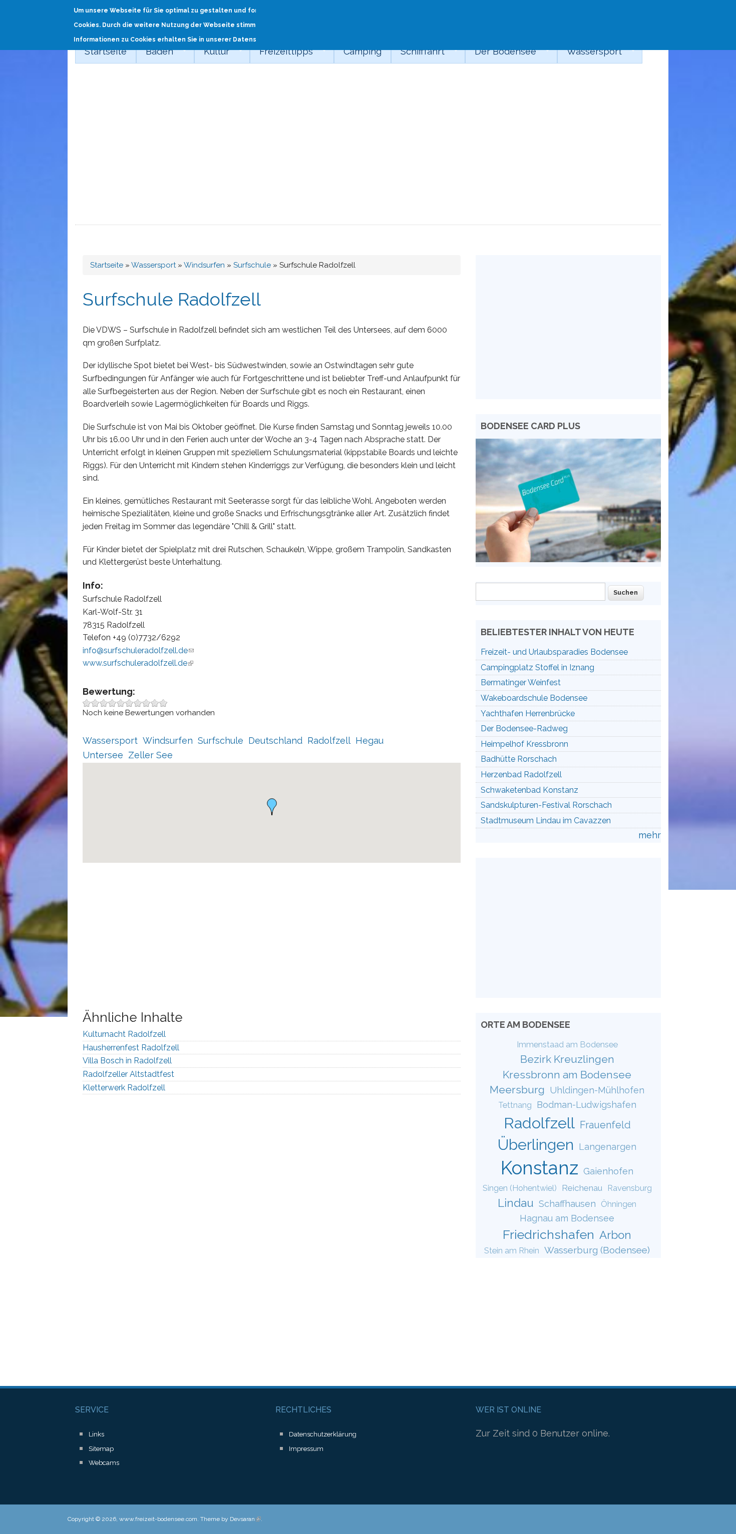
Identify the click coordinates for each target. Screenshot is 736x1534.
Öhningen (618, 1204)
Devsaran (245, 1518)
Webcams (104, 1462)
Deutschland (275, 740)
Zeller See (150, 755)
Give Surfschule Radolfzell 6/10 (129, 703)
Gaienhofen (608, 1171)
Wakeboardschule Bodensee (534, 698)
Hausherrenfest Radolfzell (131, 1047)
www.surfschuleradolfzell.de (138, 663)
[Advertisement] (368, 150)
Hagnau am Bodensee (567, 1218)
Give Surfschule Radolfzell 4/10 (112, 703)
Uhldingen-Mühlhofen (597, 1090)
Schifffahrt (418, 51)
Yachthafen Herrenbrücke (528, 713)
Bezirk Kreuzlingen (567, 1059)
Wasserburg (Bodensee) (597, 1249)
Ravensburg (629, 1188)
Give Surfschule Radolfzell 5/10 (121, 703)
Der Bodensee (500, 51)
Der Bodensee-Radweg (524, 728)
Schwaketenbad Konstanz (529, 790)
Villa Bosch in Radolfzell (127, 1060)
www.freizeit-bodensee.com (158, 1518)
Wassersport (589, 51)
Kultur (211, 51)
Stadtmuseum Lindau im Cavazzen (546, 820)
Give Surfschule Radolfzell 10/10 (163, 703)
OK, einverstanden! (625, 14)
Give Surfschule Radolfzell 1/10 (87, 703)
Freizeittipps (281, 51)
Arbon (615, 1234)
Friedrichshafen (548, 1234)
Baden (154, 51)
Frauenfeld (605, 1125)
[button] (272, 806)
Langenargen (607, 1146)
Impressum (306, 1448)
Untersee (103, 755)
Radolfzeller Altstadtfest (128, 1074)
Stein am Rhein (511, 1250)
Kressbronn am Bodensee (567, 1074)
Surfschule (252, 265)
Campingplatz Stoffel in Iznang (537, 667)
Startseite (106, 51)
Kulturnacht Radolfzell (124, 1034)
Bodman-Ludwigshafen (586, 1104)
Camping (362, 51)
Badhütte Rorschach (519, 759)
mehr (649, 835)
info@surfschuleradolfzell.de (138, 650)
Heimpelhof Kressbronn (524, 744)
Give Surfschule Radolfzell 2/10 (95, 703)
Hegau (369, 740)
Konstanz (539, 1168)
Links (96, 1434)
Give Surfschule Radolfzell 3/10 (104, 703)
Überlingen (536, 1144)
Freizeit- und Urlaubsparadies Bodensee (554, 652)
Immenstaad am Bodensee (567, 1044)
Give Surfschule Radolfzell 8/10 (146, 703)
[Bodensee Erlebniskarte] (568, 559)
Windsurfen (204, 265)
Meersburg (517, 1089)
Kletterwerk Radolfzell (124, 1087)
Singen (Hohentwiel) (520, 1188)
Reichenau (582, 1188)
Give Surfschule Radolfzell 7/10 (138, 703)
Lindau (516, 1202)
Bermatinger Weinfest (521, 682)
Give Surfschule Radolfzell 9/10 (155, 703)
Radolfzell (328, 740)
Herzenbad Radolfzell (521, 774)
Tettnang (515, 1105)
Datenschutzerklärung (322, 1434)
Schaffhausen (567, 1203)
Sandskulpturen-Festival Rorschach (546, 805)
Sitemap (101, 1448)
